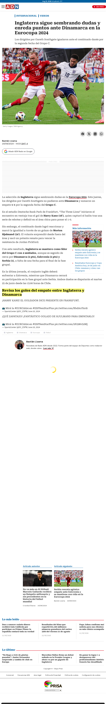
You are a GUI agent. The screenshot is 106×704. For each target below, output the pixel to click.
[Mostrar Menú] (3, 6)
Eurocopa (36, 333)
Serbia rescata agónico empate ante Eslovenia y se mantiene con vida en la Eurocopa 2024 (68, 593)
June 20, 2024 (34, 311)
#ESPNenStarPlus (43, 308)
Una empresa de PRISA (53, 684)
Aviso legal (37, 675)
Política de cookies (71, 675)
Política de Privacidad (53, 675)
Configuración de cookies (91, 675)
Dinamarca (23, 333)
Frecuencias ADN (24, 675)
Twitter (89, 134)
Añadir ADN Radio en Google (20, 151)
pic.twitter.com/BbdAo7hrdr (71, 308)
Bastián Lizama (9, 141)
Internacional (26, 15)
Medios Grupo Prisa (53, 690)
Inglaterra (9, 333)
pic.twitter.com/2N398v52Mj (71, 324)
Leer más (47, 348)
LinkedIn (95, 134)
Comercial (10, 675)
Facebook (82, 134)
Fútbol (48, 333)
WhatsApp (101, 134)
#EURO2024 (22, 308)
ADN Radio (12, 6)
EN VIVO (100, 7)
